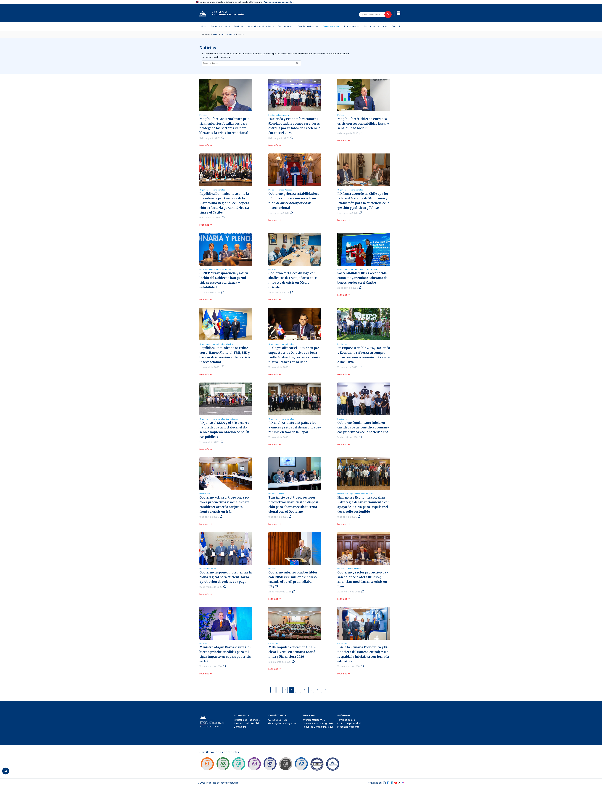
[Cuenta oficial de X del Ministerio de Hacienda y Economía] (399, 783)
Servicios (238, 26)
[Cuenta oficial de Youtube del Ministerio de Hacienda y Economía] (395, 783)
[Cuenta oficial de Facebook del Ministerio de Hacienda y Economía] (388, 783)
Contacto (396, 26)
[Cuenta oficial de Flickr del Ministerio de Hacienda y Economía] (403, 783)
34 (318, 689)
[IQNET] (317, 765)
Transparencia (351, 26)
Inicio (203, 26)
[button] (398, 13)
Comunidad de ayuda (375, 26)
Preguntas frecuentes (349, 726)
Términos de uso (346, 719)
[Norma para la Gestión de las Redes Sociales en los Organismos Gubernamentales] (207, 764)
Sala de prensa (331, 26)
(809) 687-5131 (280, 719)
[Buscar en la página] (388, 14)
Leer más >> (205, 145)
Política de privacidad (349, 723)
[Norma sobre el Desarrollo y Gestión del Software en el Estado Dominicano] (238, 764)
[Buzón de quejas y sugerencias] (5, 771)
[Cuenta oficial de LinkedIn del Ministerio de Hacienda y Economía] (392, 783)
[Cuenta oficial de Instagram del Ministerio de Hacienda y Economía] (384, 783)
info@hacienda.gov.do (284, 723)
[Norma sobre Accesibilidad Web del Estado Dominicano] (270, 764)
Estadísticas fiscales (308, 26)
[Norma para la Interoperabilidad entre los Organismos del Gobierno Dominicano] (254, 764)
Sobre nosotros (219, 26)
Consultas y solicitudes (260, 26)
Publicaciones (285, 26)
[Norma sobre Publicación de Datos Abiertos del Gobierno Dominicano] (223, 764)
